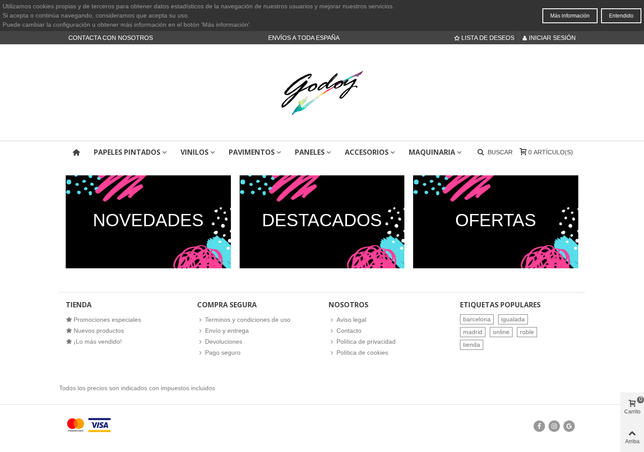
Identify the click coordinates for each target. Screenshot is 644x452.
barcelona (477, 319)
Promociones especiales (107, 319)
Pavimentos (252, 152)
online (501, 331)
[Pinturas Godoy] (322, 92)
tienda (471, 344)
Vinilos (194, 152)
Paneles (310, 152)
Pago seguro (223, 352)
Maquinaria (432, 152)
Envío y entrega (227, 330)
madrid (472, 331)
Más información (570, 16)
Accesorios (367, 152)
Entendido (621, 16)
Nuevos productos (99, 330)
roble (527, 331)
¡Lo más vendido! (98, 341)
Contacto (348, 330)
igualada (513, 319)
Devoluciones (223, 341)
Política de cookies (362, 352)
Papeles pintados (127, 152)
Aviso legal (351, 319)
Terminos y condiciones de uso (247, 319)
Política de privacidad (366, 341)
